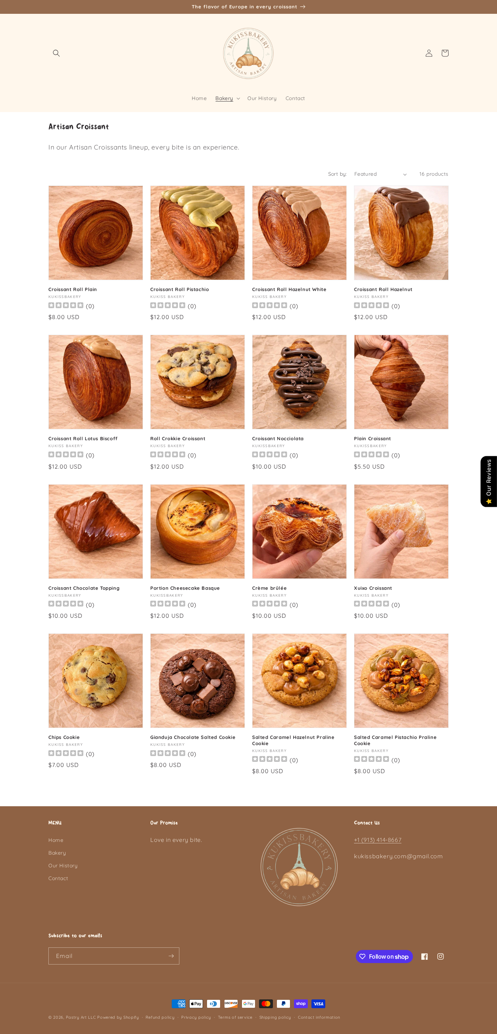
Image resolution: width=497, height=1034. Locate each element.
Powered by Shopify (118, 1017)
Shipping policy (275, 1017)
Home (55, 840)
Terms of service (235, 1017)
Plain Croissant (372, 438)
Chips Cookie (64, 737)
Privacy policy (196, 1017)
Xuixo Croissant (373, 588)
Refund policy (160, 1017)
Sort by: (337, 174)
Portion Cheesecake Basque (185, 588)
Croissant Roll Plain (72, 289)
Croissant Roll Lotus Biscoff (83, 438)
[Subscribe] (171, 956)
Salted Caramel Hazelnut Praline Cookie (293, 740)
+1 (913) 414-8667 (377, 839)
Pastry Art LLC (81, 1017)
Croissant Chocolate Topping (83, 588)
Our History (63, 865)
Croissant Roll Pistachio (179, 289)
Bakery (57, 853)
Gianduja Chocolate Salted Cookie (192, 737)
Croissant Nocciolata (278, 438)
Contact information (319, 1017)
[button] (56, 53)
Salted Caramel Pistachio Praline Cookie (395, 740)
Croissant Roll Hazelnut (383, 289)
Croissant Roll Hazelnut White (289, 289)
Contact (58, 878)
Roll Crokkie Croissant (177, 438)
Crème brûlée (269, 588)
